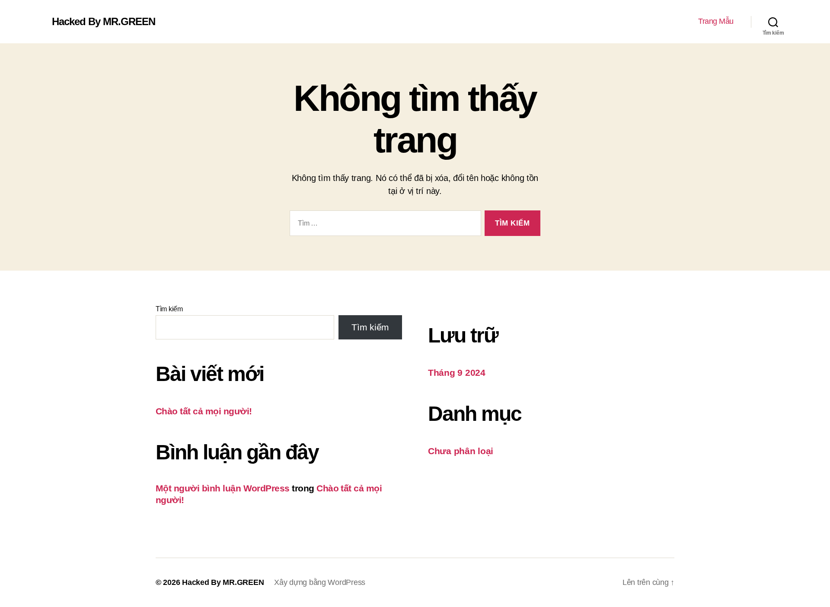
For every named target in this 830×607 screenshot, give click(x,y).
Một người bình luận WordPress (223, 488)
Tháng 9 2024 (456, 373)
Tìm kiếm (169, 309)
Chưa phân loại (460, 451)
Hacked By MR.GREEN (103, 21)
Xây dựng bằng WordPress (319, 582)
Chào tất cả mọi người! (204, 411)
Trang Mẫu (716, 21)
